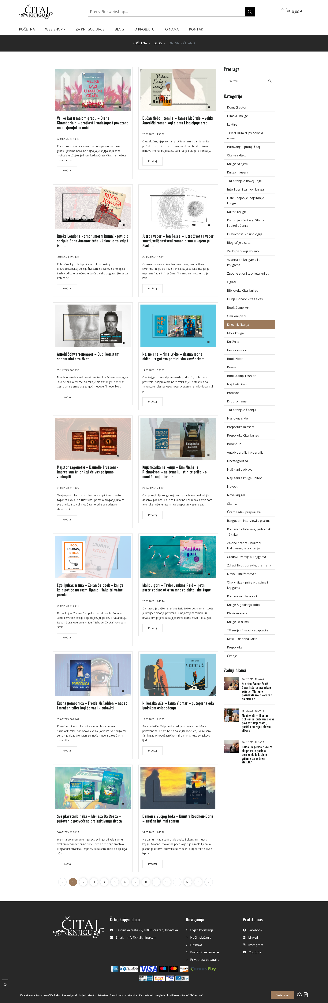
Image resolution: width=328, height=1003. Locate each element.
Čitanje (232, 656)
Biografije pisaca (239, 243)
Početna (140, 43)
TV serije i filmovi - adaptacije (247, 630)
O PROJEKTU (144, 29)
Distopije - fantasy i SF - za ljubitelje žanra (245, 223)
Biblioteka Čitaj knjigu (242, 290)
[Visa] (148, 969)
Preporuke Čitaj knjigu (243, 435)
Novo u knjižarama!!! (241, 574)
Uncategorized (237, 461)
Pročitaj (67, 170)
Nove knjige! (236, 495)
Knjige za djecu (237, 164)
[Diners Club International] (129, 969)
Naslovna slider (238, 418)
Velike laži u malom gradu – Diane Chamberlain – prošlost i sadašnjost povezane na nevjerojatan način (93, 123)
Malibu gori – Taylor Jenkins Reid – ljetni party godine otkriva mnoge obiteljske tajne (176, 587)
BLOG (119, 29)
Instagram (255, 945)
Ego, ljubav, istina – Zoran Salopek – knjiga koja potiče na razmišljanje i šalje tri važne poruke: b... (90, 590)
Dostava (196, 945)
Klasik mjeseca (237, 613)
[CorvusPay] (203, 969)
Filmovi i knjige (237, 116)
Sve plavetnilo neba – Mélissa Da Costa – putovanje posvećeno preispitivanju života (89, 818)
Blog (158, 43)
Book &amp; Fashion (241, 376)
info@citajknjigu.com (141, 937)
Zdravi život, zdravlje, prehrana (249, 565)
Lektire (232, 124)
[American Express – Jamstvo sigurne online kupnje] (145, 978)
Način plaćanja (200, 937)
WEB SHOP (54, 29)
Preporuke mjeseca (241, 427)
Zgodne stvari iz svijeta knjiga (248, 273)
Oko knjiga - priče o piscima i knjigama (247, 585)
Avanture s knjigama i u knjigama (243, 262)
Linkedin (254, 937)
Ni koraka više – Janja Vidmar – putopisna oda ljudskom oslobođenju (178, 705)
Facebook (255, 930)
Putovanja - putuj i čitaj (243, 147)
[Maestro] (173, 969)
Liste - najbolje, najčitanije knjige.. (245, 200)
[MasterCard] (163, 969)
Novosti (232, 486)
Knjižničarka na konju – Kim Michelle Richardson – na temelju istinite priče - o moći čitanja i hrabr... (174, 472)
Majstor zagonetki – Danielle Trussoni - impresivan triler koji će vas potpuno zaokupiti (87, 472)
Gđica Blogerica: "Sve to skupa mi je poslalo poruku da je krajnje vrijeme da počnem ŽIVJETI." (257, 754)
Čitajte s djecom (238, 155)
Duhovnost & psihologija (244, 234)
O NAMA (172, 29)
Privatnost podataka (204, 960)
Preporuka (234, 647)
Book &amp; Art (238, 307)
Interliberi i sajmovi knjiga (245, 189)
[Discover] (184, 969)
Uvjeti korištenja (202, 930)
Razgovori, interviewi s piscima (248, 521)
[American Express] (115, 969)
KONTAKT (197, 29)
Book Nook (235, 359)
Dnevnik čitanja (238, 325)
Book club (234, 444)
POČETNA (27, 29)
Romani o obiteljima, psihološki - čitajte (249, 532)
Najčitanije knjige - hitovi (244, 478)
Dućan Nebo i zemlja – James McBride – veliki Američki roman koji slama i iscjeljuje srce (177, 120)
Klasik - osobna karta (242, 639)
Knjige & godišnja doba (243, 605)
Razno (231, 367)
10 (167, 882)
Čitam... (232, 504)
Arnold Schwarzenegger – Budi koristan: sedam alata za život (88, 356)
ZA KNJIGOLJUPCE (90, 29)
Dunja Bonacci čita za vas (245, 299)
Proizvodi (233, 393)
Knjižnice (233, 342)
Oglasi (231, 282)
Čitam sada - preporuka (244, 512)
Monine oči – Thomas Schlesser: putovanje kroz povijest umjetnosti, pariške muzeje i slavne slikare (258, 722)
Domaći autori (237, 107)
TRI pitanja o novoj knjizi (244, 181)
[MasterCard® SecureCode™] (159, 978)
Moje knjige (235, 333)
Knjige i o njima (238, 622)
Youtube (255, 952)
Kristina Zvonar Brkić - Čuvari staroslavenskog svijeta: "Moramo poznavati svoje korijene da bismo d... (257, 691)
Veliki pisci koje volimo (243, 251)
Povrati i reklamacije (204, 952)
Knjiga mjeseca (237, 172)
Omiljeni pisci (236, 316)
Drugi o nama (237, 401)
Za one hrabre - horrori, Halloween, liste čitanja (244, 545)
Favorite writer (237, 350)
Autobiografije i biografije (245, 452)
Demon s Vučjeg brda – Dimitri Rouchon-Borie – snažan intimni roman (178, 818)
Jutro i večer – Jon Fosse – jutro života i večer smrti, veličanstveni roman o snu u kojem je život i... (178, 241)
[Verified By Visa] (170, 978)
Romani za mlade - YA (242, 596)
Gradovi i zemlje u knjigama (246, 557)
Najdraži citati (237, 384)
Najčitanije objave (239, 469)
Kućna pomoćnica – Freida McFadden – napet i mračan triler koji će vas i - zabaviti (92, 705)
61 (198, 882)
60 (187, 882)
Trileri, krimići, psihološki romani (245, 135)
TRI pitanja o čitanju (241, 410)
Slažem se (282, 995)
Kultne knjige (236, 212)
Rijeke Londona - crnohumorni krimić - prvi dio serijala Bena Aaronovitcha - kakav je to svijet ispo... (92, 241)
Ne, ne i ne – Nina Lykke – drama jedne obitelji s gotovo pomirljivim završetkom (173, 356)
